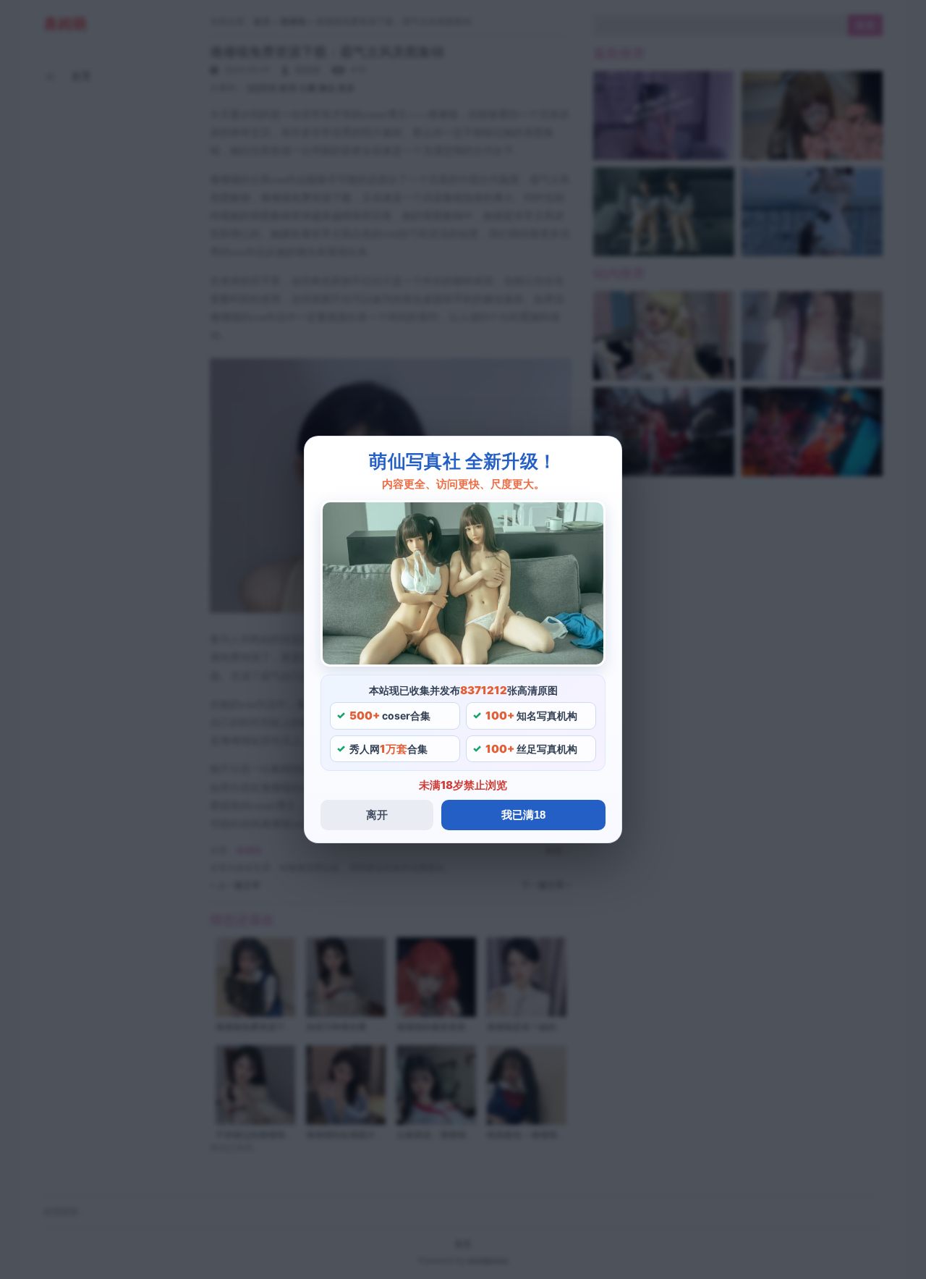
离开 (377, 815)
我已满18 (523, 815)
